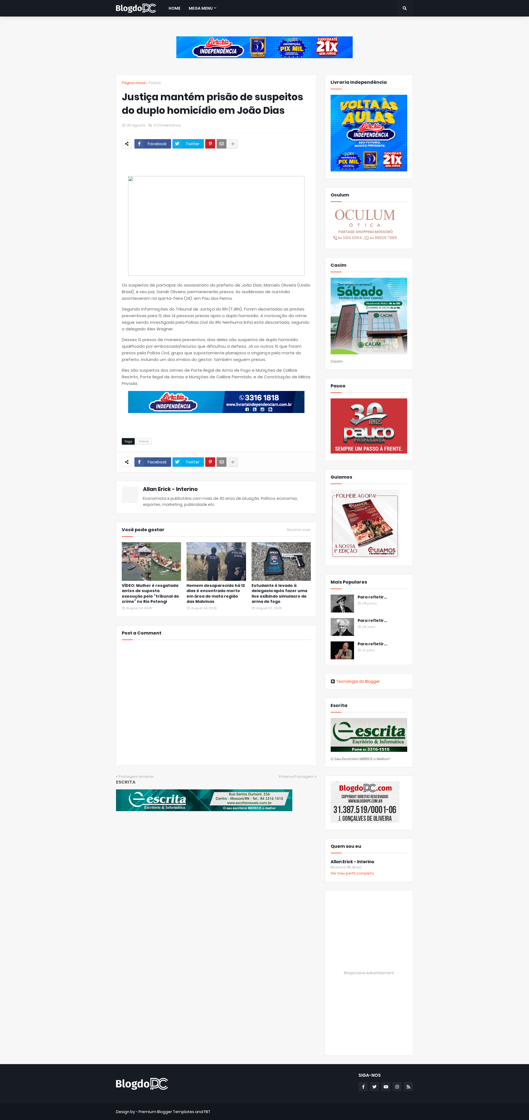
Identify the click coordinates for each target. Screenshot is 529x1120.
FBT (207, 1111)
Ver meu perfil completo (352, 873)
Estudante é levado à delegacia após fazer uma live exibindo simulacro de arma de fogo (279, 593)
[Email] (221, 144)
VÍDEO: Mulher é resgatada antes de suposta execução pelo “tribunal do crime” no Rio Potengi (150, 593)
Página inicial (133, 82)
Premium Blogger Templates (166, 1111)
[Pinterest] (210, 144)
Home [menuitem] (174, 8)
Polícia (155, 82)
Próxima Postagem (296, 776)
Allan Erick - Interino (170, 489)
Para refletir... (372, 597)
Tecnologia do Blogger (358, 681)
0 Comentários (167, 125)
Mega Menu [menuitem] (201, 8)
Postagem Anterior (136, 776)
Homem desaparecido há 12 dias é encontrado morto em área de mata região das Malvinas (216, 593)
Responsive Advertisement (369, 973)
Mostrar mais (299, 530)
